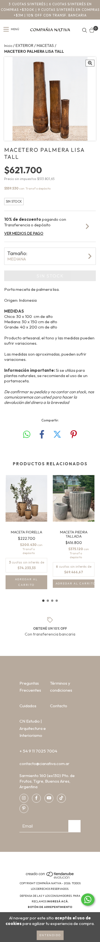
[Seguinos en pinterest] (23, 808)
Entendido (50, 935)
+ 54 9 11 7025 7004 (38, 751)
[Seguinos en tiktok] (61, 798)
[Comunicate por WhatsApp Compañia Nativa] (87, 899)
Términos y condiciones (61, 686)
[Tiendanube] (50, 877)
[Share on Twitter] (57, 434)
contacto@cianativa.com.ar (44, 763)
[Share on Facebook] (41, 434)
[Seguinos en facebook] (36, 798)
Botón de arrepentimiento (50, 907)
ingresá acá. (58, 901)
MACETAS (45, 45)
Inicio (8, 46)
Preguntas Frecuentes (30, 686)
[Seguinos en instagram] (23, 798)
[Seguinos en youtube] (48, 798)
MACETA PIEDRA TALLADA (74, 534)
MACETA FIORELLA (26, 532)
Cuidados (27, 705)
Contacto (58, 705)
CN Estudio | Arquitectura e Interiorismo (32, 728)
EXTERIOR (24, 45)
